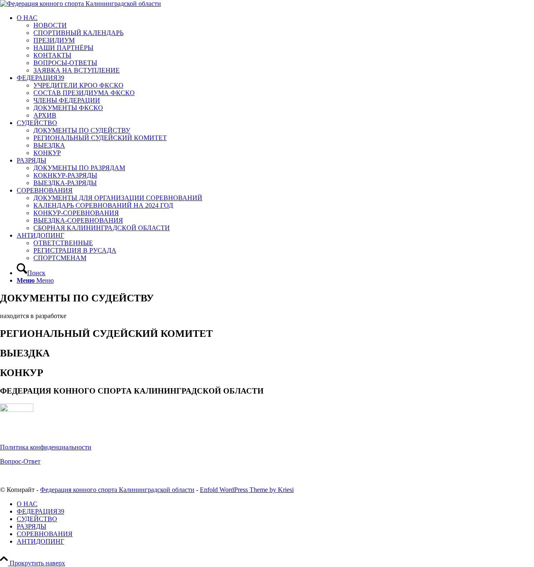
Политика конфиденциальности (45, 447)
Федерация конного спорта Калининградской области (117, 489)
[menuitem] (275, 44)
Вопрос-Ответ (20, 461)
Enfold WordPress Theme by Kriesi (247, 489)
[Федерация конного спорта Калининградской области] (80, 3)
